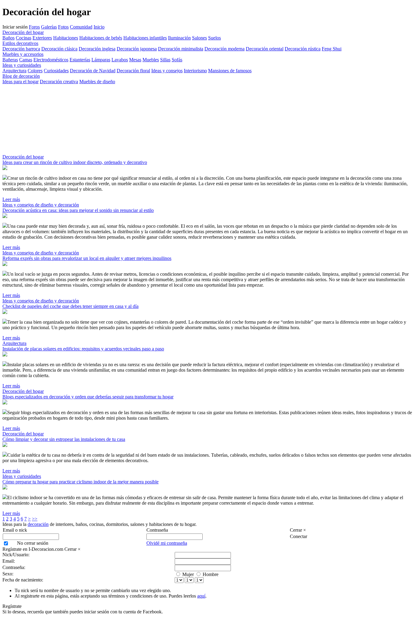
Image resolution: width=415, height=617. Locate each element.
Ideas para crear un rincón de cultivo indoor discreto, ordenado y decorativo (74, 162)
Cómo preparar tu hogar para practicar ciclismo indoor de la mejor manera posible (80, 481)
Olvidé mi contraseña (166, 543)
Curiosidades (56, 70)
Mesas (135, 59)
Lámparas (100, 59)
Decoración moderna (224, 48)
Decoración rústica (303, 48)
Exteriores (42, 37)
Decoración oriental (264, 48)
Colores (35, 70)
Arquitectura (14, 70)
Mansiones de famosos (230, 70)
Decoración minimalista (180, 48)
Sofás (177, 59)
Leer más (11, 199)
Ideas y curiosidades (21, 65)
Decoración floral (133, 70)
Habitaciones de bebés (100, 37)
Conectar (298, 536)
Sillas (165, 59)
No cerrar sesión (32, 543)
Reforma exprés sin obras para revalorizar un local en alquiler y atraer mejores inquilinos (86, 258)
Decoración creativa (59, 81)
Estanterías (80, 59)
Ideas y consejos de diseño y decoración (40, 204)
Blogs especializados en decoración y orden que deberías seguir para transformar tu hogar (87, 396)
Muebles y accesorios (22, 54)
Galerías (49, 26)
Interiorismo (195, 70)
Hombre (210, 574)
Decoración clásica (59, 48)
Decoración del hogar (23, 32)
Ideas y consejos (167, 70)
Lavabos (119, 59)
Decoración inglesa (97, 48)
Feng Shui (331, 48)
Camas (25, 59)
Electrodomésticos (50, 59)
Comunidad (81, 26)
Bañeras (10, 59)
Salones (199, 37)
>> (34, 518)
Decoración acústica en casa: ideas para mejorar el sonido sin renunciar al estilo (78, 210)
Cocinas (23, 37)
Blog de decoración (21, 76)
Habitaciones (65, 37)
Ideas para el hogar (20, 81)
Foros (34, 26)
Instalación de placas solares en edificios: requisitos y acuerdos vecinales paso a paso (83, 348)
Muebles (150, 59)
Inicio (99, 26)
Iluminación (179, 37)
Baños (8, 37)
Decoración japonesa (137, 48)
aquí (201, 595)
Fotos (63, 26)
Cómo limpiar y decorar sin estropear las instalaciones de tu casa (63, 439)
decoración (38, 524)
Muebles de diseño (97, 81)
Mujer (188, 574)
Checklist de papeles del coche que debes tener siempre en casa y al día (70, 306)
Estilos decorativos (20, 43)
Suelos (214, 37)
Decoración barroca (21, 48)
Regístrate (12, 606)
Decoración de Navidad (92, 70)
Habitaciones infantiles (145, 37)
